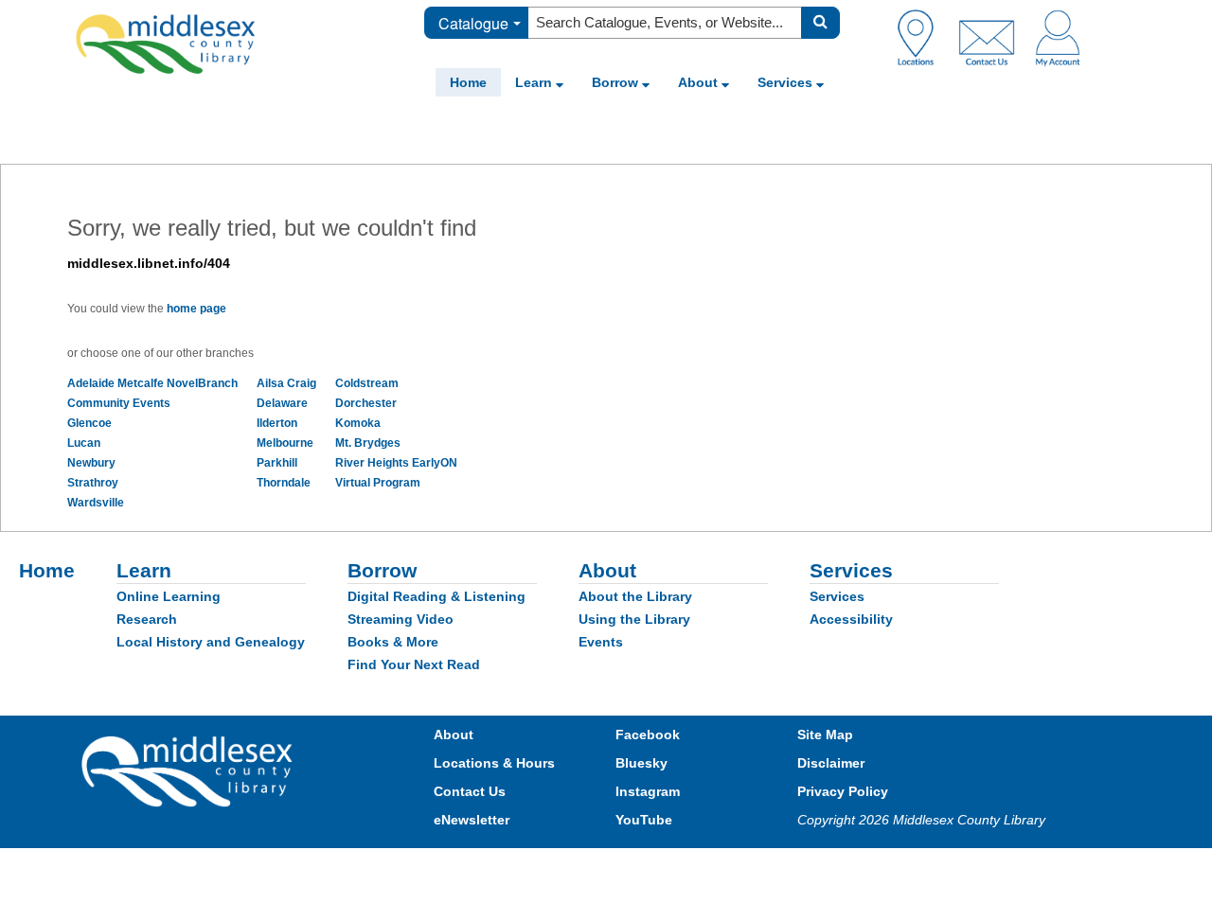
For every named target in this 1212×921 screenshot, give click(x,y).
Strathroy (92, 482)
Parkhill (277, 462)
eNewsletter (471, 819)
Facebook (647, 734)
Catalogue (473, 23)
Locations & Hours (494, 762)
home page (196, 308)
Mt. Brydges (368, 443)
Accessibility (851, 619)
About (700, 82)
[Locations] (922, 36)
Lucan (83, 443)
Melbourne (285, 443)
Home (468, 82)
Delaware (282, 403)
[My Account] (1057, 36)
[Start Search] (820, 23)
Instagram (647, 791)
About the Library (635, 596)
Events (601, 641)
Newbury (91, 462)
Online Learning (168, 596)
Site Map (825, 734)
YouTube (643, 819)
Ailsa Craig (286, 383)
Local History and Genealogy (210, 641)
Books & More (393, 641)
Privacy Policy (842, 791)
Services (787, 82)
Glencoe (89, 423)
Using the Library (634, 619)
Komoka (358, 423)
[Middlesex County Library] (189, 769)
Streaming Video (401, 619)
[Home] (165, 43)
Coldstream (367, 383)
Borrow (617, 82)
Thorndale (284, 482)
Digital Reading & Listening (437, 596)
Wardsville (95, 502)
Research (146, 619)
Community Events (118, 403)
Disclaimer (830, 762)
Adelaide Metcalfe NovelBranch (152, 383)
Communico (730, 866)
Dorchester (366, 403)
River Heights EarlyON (396, 462)
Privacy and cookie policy (522, 866)
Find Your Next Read (414, 664)
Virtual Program (377, 482)
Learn (535, 82)
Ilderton (277, 423)
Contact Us (470, 791)
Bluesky (641, 762)
